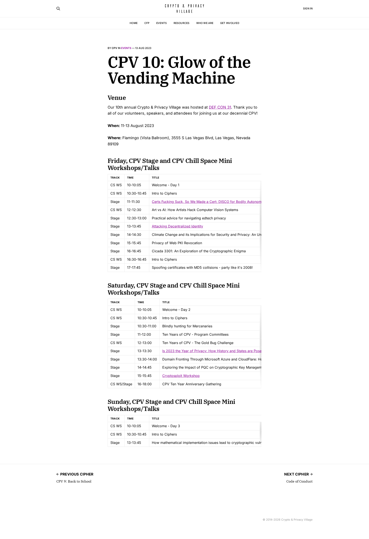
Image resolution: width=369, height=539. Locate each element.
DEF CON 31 (220, 107)
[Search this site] (58, 8)
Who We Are (204, 23)
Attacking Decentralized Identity (177, 226)
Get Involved (229, 23)
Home (133, 23)
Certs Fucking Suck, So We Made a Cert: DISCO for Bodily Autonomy (208, 201)
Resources (181, 23)
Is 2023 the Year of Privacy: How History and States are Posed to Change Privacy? (229, 351)
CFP (146, 23)
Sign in (308, 8)
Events (161, 23)
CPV (114, 48)
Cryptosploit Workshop (181, 376)
